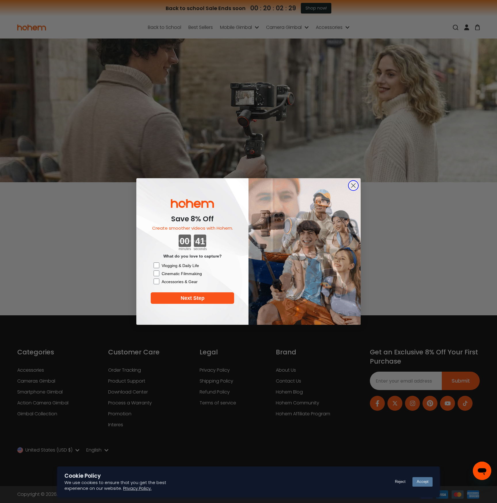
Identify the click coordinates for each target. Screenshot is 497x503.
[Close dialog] (353, 186)
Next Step (192, 298)
